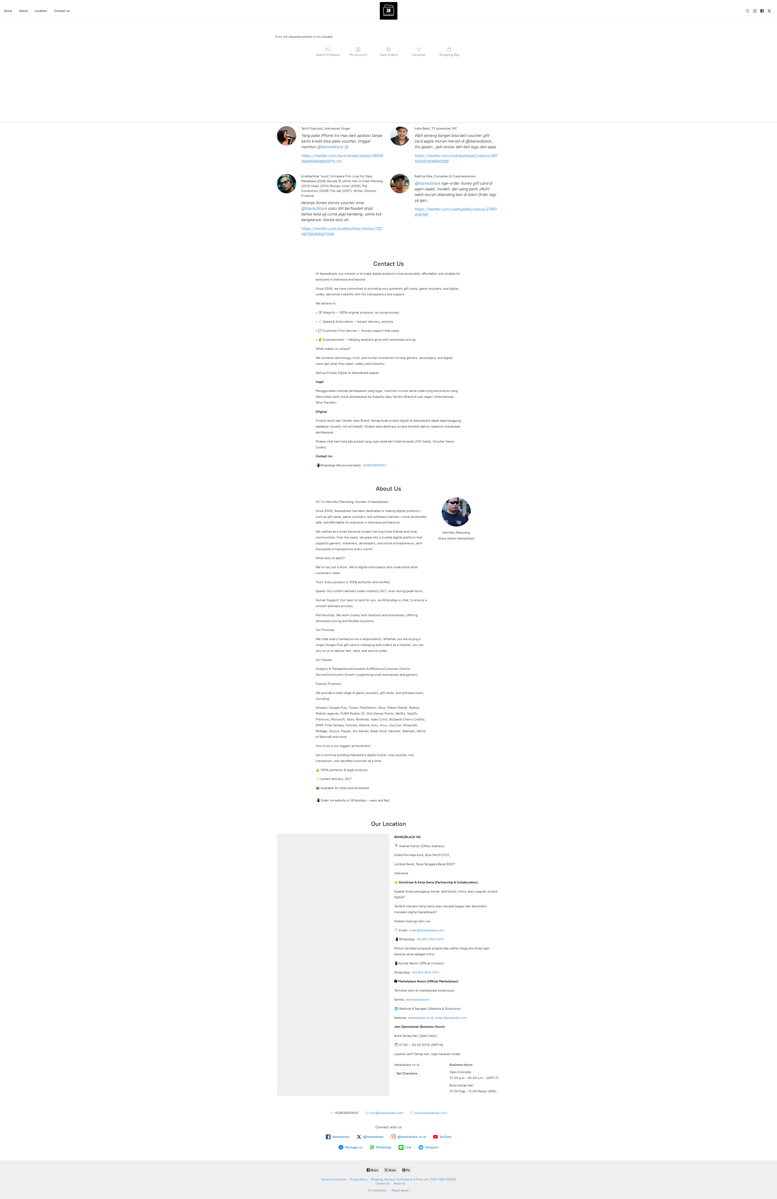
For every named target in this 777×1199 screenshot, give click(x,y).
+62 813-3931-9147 (430, 939)
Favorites (419, 55)
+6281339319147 (374, 465)
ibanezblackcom (417, 999)
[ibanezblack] (388, 11)
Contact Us (383, 1183)
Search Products (328, 55)
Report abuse (400, 1190)
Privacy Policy (358, 1179)
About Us (399, 1183)
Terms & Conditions (333, 1179)
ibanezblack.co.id (420, 1018)
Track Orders (388, 55)
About (23, 11)
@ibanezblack (330, 146)
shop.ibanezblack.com (451, 1018)
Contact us (62, 11)
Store (8, 11)
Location (41, 11)
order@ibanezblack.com (427, 930)
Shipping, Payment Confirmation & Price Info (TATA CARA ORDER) (413, 1179)
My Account (358, 55)
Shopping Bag (449, 55)
